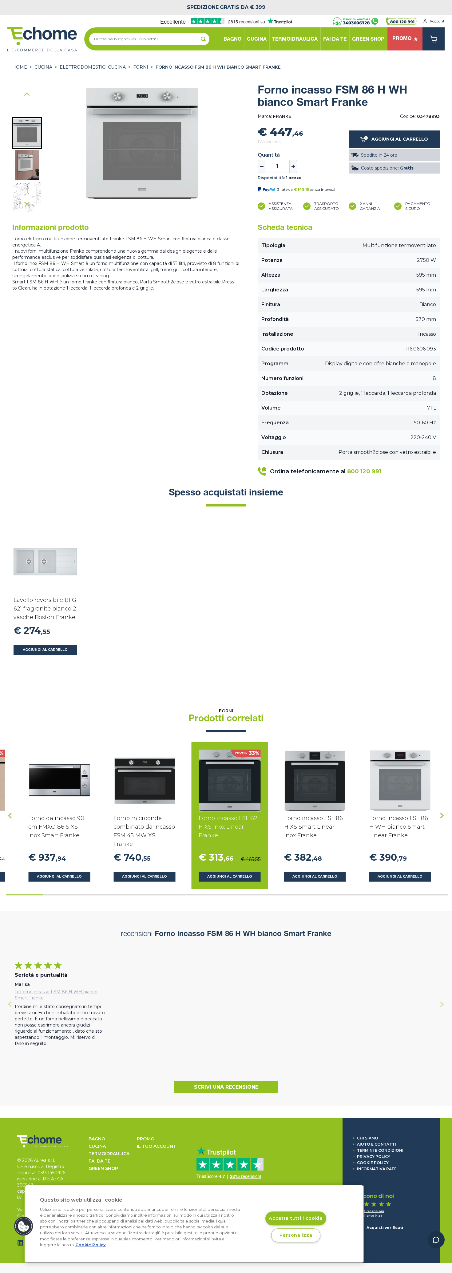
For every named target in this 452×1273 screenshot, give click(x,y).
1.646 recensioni (370, 1211)
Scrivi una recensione (226, 1087)
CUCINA (43, 67)
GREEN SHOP (103, 1168)
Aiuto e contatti (374, 1144)
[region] (194, 1224)
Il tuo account (156, 1146)
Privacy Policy (371, 1156)
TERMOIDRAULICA (109, 1153)
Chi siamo (365, 1138)
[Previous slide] (10, 1004)
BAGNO (97, 1139)
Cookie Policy (370, 1162)
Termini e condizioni (377, 1150)
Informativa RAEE (374, 1169)
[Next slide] (27, 203)
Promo (145, 1139)
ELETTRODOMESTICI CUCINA (93, 67)
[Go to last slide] (27, 95)
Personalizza (296, 1235)
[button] (27, 133)
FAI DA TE (99, 1161)
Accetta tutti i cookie (296, 1218)
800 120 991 (364, 471)
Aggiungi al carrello (45, 650)
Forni (140, 67)
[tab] (24, 894)
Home (19, 67)
